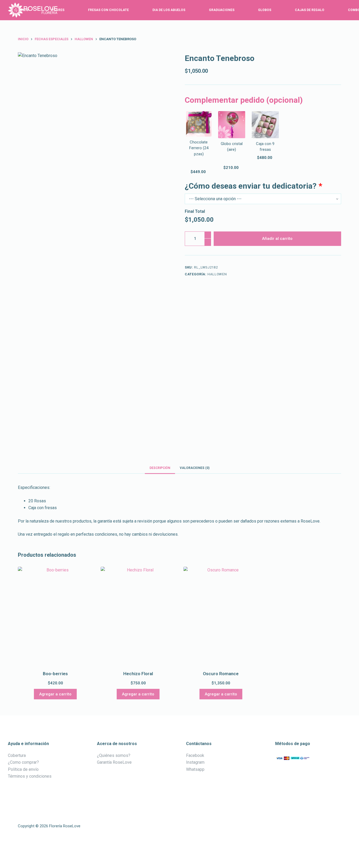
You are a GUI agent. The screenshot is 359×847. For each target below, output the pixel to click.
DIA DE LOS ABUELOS (168, 10)
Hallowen (217, 274)
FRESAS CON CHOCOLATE (108, 10)
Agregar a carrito (55, 694)
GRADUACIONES (221, 10)
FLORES (58, 10)
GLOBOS (264, 10)
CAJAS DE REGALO (309, 10)
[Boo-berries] (55, 617)
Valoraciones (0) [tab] (194, 468)
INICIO (23, 10)
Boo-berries (55, 673)
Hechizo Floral (138, 673)
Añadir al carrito (277, 238)
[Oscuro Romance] (220, 617)
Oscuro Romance (221, 673)
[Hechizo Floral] (138, 617)
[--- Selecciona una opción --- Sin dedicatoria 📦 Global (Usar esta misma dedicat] (263, 199)
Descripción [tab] (160, 468)
